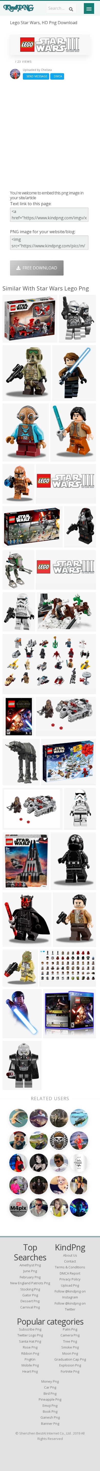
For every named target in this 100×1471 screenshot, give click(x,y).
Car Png (50, 1387)
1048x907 (13, 339)
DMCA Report (70, 1273)
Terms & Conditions (70, 1267)
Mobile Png (30, 1365)
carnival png (30, 1307)
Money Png (50, 1381)
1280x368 (46, 586)
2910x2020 (14, 544)
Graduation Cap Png (70, 1359)
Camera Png (70, 1335)
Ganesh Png (50, 1417)
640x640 (12, 886)
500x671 (12, 1086)
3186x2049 (48, 628)
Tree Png (70, 1341)
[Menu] (89, 8)
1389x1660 (14, 628)
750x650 (12, 586)
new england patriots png (30, 1283)
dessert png (30, 1301)
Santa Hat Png (30, 1341)
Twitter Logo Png (30, 1335)
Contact (70, 1261)
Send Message (36, 76)
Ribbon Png (30, 1353)
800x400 (45, 500)
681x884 (74, 544)
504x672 (12, 397)
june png (30, 1271)
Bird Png (50, 1393)
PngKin (30, 1359)
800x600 (12, 691)
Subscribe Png (30, 1329)
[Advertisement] (50, 135)
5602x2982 (51, 983)
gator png (30, 1295)
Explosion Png (70, 1365)
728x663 (53, 1035)
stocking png (30, 1289)
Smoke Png (70, 1347)
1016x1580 (64, 397)
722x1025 (13, 1035)
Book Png (50, 1411)
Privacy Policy (70, 1279)
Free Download (39, 268)
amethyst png (30, 1265)
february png (30, 1277)
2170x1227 (47, 733)
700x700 (12, 826)
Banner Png (50, 1423)
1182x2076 (75, 826)
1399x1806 (70, 339)
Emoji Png (50, 1405)
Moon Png (70, 1353)
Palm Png (70, 1329)
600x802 (12, 733)
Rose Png (30, 1347)
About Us (70, 1255)
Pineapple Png (50, 1399)
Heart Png (30, 1371)
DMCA (57, 76)
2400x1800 (53, 782)
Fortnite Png (70, 1371)
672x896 (12, 458)
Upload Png (70, 1285)
